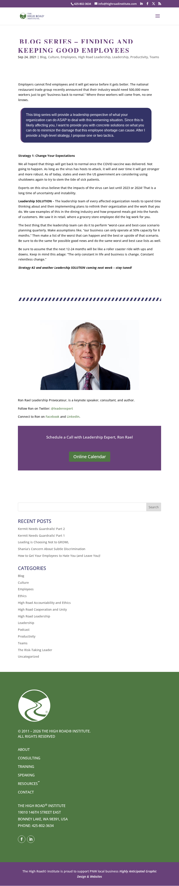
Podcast (23, 629)
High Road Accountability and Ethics (44, 603)
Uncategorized (28, 656)
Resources (28, 783)
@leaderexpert (62, 408)
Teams (154, 57)
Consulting (29, 758)
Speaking (26, 775)
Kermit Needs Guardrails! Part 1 (41, 535)
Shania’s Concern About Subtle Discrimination (51, 549)
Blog (43, 57)
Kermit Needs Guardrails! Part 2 (41, 529)
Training (26, 766)
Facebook (52, 416)
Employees (68, 57)
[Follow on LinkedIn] (30, 839)
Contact (26, 792)
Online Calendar (89, 457)
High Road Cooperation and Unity (42, 609)
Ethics (22, 596)
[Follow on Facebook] (21, 839)
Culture (53, 57)
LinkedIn (73, 416)
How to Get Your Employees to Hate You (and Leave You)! (59, 556)
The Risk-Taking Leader (35, 650)
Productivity (139, 57)
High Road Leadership (94, 57)
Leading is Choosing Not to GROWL (43, 542)
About (24, 749)
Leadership (120, 57)
